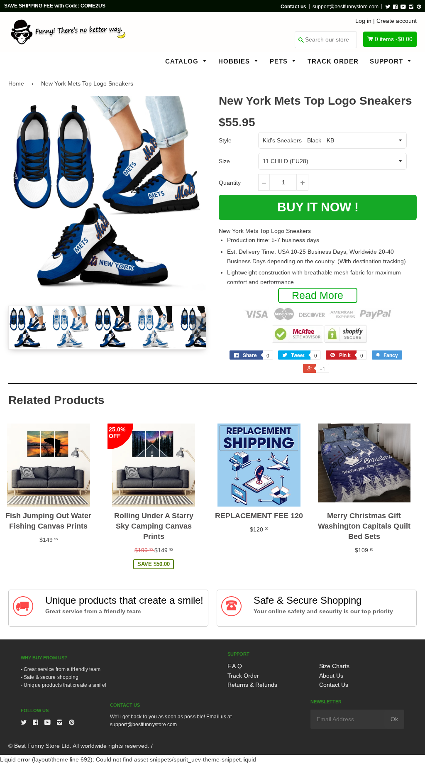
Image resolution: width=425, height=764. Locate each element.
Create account (396, 20)
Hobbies (235, 61)
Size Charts (334, 666)
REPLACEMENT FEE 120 (259, 516)
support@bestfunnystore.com (346, 7)
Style (225, 140)
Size (224, 161)
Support (387, 61)
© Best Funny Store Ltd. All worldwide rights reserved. (78, 745)
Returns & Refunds (252, 684)
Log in (363, 20)
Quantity (230, 182)
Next (199, 326)
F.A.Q (234, 666)
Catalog (182, 61)
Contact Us (333, 684)
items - (394, 39)
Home (16, 83)
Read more (317, 295)
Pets (280, 61)
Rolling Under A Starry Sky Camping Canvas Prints (153, 526)
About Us (331, 675)
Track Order (333, 61)
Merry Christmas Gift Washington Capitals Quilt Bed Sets (364, 526)
